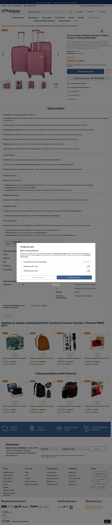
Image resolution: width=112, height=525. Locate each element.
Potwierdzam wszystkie (74, 277)
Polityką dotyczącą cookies (60, 253)
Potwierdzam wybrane (37, 277)
